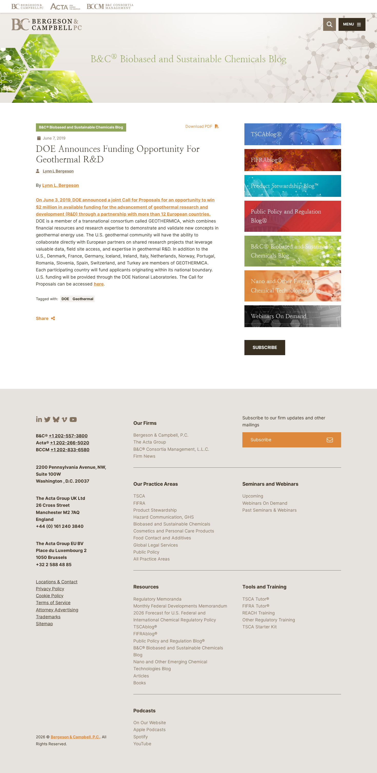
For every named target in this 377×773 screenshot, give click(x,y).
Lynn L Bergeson (58, 171)
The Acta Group (149, 442)
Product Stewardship (155, 510)
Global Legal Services (155, 545)
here (99, 284)
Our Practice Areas (155, 484)
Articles (141, 675)
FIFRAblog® (145, 633)
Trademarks (48, 616)
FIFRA (139, 503)
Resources (146, 587)
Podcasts (144, 711)
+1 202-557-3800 (68, 435)
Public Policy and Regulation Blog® (169, 640)
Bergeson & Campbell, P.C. (75, 736)
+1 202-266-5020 (69, 442)
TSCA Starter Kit (259, 626)
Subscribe (265, 347)
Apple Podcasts (149, 729)
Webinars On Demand (264, 503)
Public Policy (146, 552)
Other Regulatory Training (268, 619)
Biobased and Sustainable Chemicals (171, 524)
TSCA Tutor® (255, 599)
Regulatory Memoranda (157, 599)
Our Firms (145, 423)
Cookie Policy (49, 595)
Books (139, 682)
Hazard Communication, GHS (163, 517)
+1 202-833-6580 (70, 449)
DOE (66, 299)
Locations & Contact (56, 581)
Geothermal (83, 299)
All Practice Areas (151, 559)
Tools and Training (264, 587)
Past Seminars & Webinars (269, 510)
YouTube (142, 743)
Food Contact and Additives (162, 537)
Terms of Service (53, 602)
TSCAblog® (145, 626)
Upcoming (252, 496)
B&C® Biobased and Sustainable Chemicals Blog (81, 127)
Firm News (144, 456)
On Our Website (149, 722)
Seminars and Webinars (270, 484)
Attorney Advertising (57, 609)
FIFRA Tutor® (255, 606)
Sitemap (44, 623)
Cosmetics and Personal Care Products (173, 530)
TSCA (139, 496)
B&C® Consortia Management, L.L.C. (171, 449)
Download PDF (198, 126)
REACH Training (258, 612)
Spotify (140, 736)
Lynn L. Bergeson (60, 185)
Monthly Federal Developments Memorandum (180, 606)
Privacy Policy (50, 588)
